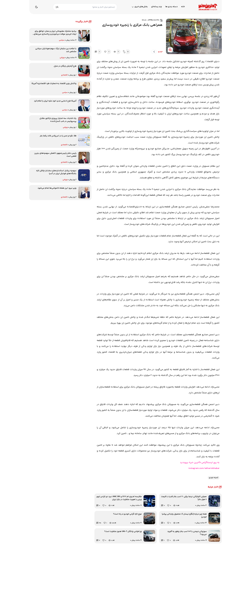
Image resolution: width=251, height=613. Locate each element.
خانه (183, 6)
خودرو (160, 52)
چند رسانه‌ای (156, 6)
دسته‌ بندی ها (171, 6)
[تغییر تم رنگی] (36, 7)
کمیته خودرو (213, 477)
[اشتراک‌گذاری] (154, 52)
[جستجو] (57, 7)
